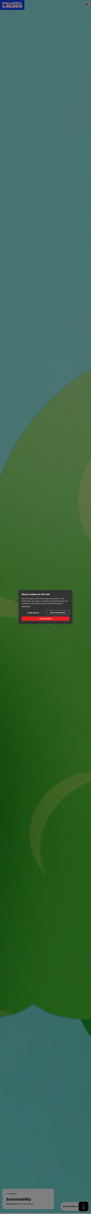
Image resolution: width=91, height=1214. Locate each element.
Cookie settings (33, 613)
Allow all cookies (45, 619)
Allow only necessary (57, 613)
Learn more (26, 606)
